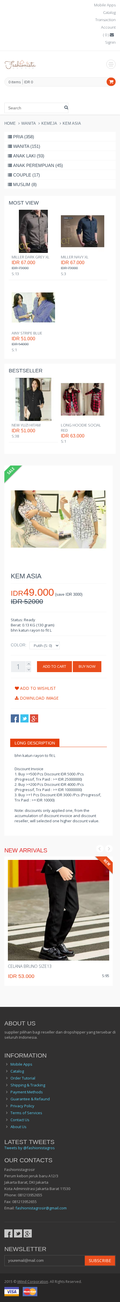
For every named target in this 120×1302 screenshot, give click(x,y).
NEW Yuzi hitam (26, 425)
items (14, 82)
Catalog (109, 12)
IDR (28, 81)
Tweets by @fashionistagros (29, 1147)
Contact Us (19, 1119)
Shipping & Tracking (27, 1085)
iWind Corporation (32, 1281)
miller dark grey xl (31, 257)
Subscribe (100, 1260)
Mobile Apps (105, 5)
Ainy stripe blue (27, 333)
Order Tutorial (22, 1078)
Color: (19, 645)
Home (10, 123)
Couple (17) (26, 174)
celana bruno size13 (30, 966)
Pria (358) (23, 136)
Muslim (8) (25, 184)
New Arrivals (25, 850)
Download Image (39, 698)
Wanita (28, 123)
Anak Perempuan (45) (38, 165)
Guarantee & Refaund (30, 1098)
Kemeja (49, 123)
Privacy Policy (22, 1105)
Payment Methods (26, 1092)
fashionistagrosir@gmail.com (41, 1208)
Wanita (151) (26, 146)
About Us (18, 1126)
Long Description (35, 743)
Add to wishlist (37, 688)
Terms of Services (26, 1112)
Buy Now (87, 666)
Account (108, 27)
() (106, 34)
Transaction (105, 19)
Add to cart (54, 666)
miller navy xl (75, 257)
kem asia (72, 123)
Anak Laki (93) (28, 155)
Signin (110, 42)
